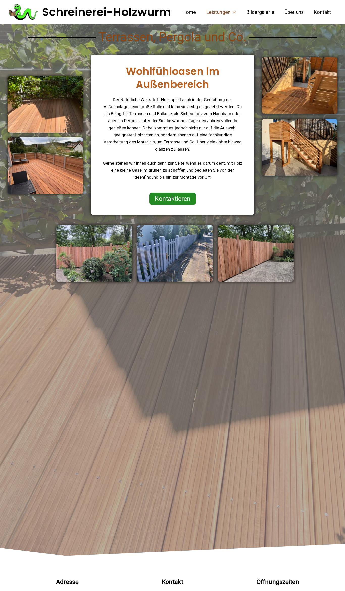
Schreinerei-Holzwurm (106, 12)
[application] (233, 12)
